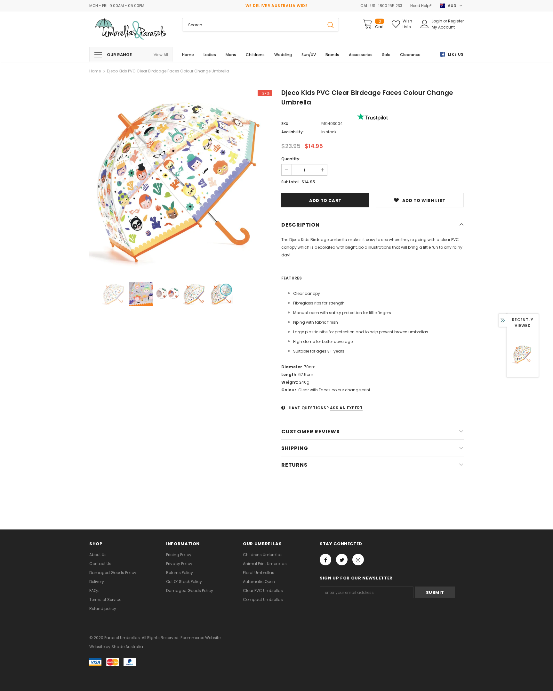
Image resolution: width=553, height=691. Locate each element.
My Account (443, 27)
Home (95, 71)
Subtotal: (290, 182)
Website (97, 646)
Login (437, 21)
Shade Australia (127, 646)
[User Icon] (424, 24)
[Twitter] (342, 559)
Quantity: (290, 159)
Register (456, 21)
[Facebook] (325, 559)
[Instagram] (358, 559)
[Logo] (130, 29)
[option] (180, 181)
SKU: (285, 123)
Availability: (292, 132)
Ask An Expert (346, 408)
